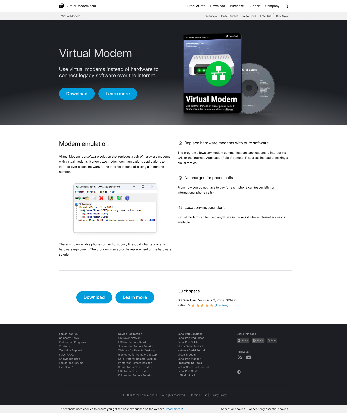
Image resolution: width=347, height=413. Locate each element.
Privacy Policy (218, 395)
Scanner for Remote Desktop (136, 346)
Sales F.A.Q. (66, 354)
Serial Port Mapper (189, 358)
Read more (173, 409)
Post (273, 340)
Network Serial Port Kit (192, 350)
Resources (249, 16)
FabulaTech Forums (71, 362)
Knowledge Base (69, 358)
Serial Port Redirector (191, 337)
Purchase (237, 6)
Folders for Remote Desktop (135, 375)
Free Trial (266, 16)
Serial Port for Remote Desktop (137, 358)
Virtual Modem (70, 16)
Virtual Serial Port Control (193, 367)
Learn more (118, 93)
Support (254, 6)
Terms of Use (199, 395)
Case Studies (229, 16)
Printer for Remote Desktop (135, 362)
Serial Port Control (189, 371)
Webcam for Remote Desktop (136, 350)
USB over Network (129, 337)
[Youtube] (250, 357)
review (221, 305)
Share (244, 340)
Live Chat (64, 367)
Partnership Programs (72, 342)
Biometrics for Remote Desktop (137, 354)
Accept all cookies (233, 409)
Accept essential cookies (268, 409)
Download (217, 6)
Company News (69, 337)
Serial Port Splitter (189, 342)
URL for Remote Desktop (133, 371)
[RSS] (241, 357)
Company (272, 6)
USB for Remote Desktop (133, 342)
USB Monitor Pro (188, 375)
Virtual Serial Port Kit (190, 346)
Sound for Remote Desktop (135, 367)
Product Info (196, 6)
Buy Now (282, 16)
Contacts (64, 346)
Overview (211, 16)
